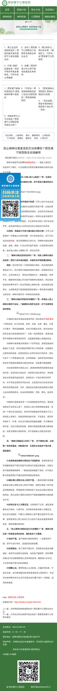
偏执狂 (28, 138)
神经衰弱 (49, 318)
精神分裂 (12, 597)
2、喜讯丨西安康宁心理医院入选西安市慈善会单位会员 (29, 52)
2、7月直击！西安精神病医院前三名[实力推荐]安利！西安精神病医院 (29, 94)
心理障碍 (35, 16)
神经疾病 (21, 16)
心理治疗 (44, 138)
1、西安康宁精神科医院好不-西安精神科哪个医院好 (12, 93)
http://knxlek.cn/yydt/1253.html (27, 602)
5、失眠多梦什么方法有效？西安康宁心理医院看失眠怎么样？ (12, 120)
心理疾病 (46, 135)
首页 (7, 9)
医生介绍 (35, 9)
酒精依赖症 (49, 16)
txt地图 (6, 654)
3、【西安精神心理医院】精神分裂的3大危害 (46, 91)
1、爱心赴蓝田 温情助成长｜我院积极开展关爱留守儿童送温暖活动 (11, 53)
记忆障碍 (9, 135)
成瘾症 (20, 138)
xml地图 (12, 654)
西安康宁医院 (11, 157)
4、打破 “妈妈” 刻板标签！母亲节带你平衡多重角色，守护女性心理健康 (11, 71)
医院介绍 (21, 9)
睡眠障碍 (36, 135)
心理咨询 (20, 597)
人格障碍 (19, 135)
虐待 (27, 135)
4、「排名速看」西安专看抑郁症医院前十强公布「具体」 (46, 105)
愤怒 (12, 240)
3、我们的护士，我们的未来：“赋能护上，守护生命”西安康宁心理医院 (46, 53)
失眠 (36, 138)
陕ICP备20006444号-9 (40, 686)
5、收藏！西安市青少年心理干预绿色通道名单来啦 (29, 70)
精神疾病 (7, 16)
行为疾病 (11, 138)
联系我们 (50, 9)
